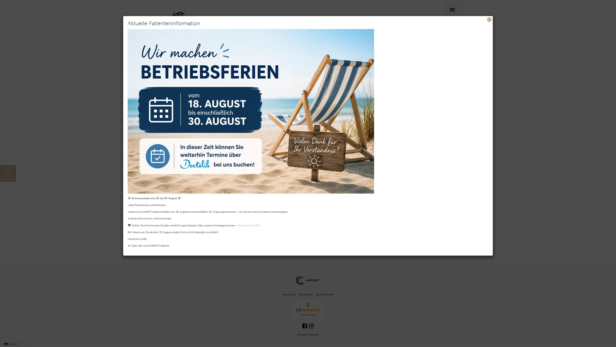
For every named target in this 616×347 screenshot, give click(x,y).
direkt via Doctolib (248, 225)
